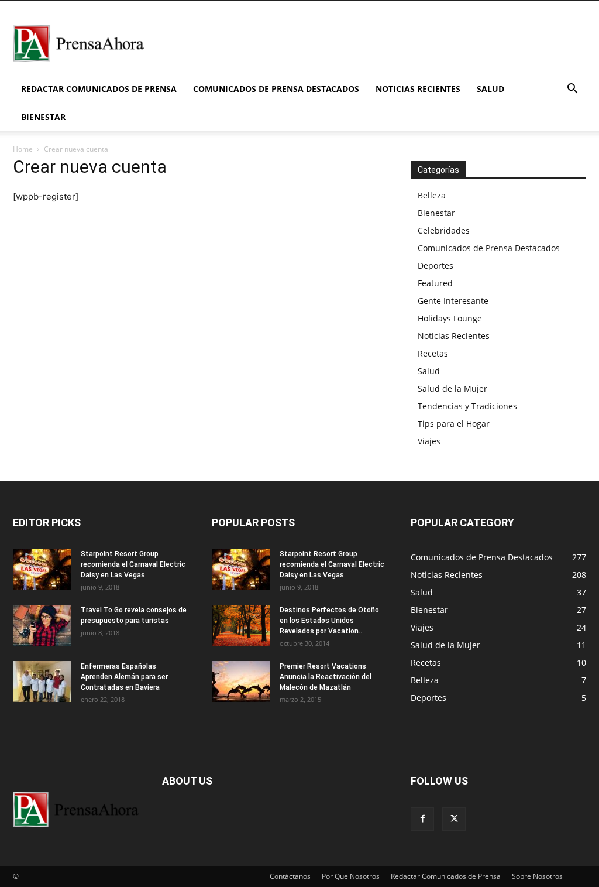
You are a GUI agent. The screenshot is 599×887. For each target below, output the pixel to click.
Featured (435, 283)
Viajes (429, 441)
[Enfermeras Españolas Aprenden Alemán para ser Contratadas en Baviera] (42, 681)
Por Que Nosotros (351, 876)
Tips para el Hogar (454, 423)
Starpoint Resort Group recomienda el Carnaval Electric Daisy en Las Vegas (133, 564)
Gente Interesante (453, 300)
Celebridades (444, 230)
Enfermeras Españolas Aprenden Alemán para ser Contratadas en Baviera (124, 676)
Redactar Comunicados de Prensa (99, 88)
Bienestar (43, 116)
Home (23, 149)
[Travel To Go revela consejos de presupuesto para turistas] (42, 625)
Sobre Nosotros (537, 876)
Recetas (433, 353)
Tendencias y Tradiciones (467, 406)
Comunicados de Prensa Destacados (276, 88)
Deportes (435, 265)
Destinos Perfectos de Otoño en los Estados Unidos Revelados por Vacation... (329, 620)
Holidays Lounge (450, 318)
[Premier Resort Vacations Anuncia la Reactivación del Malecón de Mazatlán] (241, 681)
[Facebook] (422, 819)
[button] (572, 89)
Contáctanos (290, 876)
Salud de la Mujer (452, 388)
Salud (490, 88)
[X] (454, 819)
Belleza (432, 195)
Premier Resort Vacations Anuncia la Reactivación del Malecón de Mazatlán (325, 676)
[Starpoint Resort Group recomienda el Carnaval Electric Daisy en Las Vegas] (42, 569)
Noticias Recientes (418, 88)
